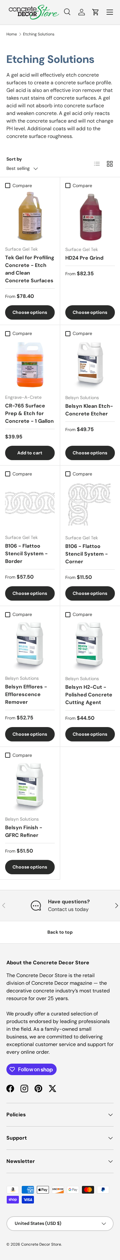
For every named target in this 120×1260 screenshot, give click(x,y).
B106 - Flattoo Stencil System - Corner (86, 554)
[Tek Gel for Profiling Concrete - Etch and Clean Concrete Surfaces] (30, 216)
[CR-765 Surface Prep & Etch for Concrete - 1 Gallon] (30, 364)
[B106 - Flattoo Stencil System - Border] (30, 504)
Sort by (14, 159)
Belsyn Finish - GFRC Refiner (23, 831)
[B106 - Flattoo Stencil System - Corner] (90, 505)
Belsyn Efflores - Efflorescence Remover (26, 694)
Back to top (60, 932)
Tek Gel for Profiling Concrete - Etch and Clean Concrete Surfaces (29, 269)
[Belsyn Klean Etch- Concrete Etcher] (90, 364)
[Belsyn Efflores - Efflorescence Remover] (30, 645)
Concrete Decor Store (41, 1244)
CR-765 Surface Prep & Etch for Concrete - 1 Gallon (29, 413)
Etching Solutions (38, 34)
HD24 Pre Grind (84, 257)
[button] (96, 12)
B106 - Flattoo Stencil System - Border (26, 554)
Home (11, 34)
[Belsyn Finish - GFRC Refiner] (30, 786)
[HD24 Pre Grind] (90, 216)
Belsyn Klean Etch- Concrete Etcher (89, 410)
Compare (22, 185)
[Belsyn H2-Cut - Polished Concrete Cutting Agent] (90, 645)
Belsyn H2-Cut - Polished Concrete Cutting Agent (88, 695)
